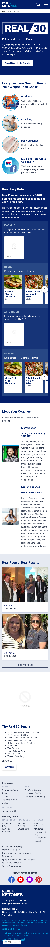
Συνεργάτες (8, 856)
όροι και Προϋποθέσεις (12, 862)
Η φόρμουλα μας (8, 824)
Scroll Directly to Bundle (17, 63)
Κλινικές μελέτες (6, 829)
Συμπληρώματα (9, 799)
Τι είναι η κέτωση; (22, 824)
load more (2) (25, 664)
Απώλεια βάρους (33, 789)
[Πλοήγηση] (46, 4)
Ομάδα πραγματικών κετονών (16, 853)
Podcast (37, 841)
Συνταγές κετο (38, 824)
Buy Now (9, 766)
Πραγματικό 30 (9, 810)
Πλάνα (5, 796)
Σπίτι (4, 11)
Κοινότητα (38, 828)
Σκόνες (5, 793)
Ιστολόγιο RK (40, 837)
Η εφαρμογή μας (40, 833)
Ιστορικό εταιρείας (11, 849)
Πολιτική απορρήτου (11, 866)
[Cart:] (38, 4)
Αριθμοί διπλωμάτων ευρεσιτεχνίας (19, 859)
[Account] (31, 4)
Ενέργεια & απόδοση (35, 796)
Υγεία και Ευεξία (33, 793)
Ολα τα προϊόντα (10, 789)
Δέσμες (5, 802)
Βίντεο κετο (23, 828)
